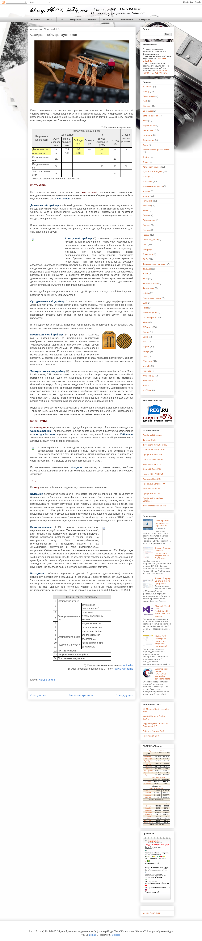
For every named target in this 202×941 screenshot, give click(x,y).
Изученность (149, 125)
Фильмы (147, 269)
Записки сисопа (150, 116)
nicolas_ (92, 935)
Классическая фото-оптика (156, 149)
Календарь (108, 19)
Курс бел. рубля (148, 763)
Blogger (116, 935)
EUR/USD (147, 791)
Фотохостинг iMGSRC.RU (155, 445)
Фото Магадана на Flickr (154, 506)
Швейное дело (150, 312)
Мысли (146, 196)
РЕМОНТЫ (148, 73)
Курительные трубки (152, 171)
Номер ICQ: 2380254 (153, 474)
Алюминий (148, 814)
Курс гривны (148, 770)
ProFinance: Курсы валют (156, 777)
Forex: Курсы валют (156, 788)
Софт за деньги (150, 239)
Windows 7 (148, 380)
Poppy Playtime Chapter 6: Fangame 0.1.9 (155, 724)
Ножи (145, 210)
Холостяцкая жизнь (152, 298)
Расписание (127, 19)
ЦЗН (145, 303)
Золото (148, 806)
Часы (145, 308)
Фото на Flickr (149, 440)
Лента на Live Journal (153, 459)
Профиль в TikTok (151, 493)
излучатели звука (123, 668)
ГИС (62, 19)
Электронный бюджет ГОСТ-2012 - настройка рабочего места (162, 674)
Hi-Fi (53, 679)
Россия (146, 235)
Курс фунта (148, 761)
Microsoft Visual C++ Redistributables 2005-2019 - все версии (162, 611)
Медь (148, 818)
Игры (145, 120)
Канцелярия (149, 140)
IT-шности (147, 361)
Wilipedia (128, 665)
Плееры (146, 225)
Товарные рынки (156, 802)
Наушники (44, 679)
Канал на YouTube (151, 488)
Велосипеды (149, 96)
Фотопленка (148, 288)
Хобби (146, 293)
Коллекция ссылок (151, 167)
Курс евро (148, 758)
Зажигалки (148, 111)
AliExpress (144, 19)
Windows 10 (148, 376)
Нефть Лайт (148, 822)
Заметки (92, 19)
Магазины (147, 181)
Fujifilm (146, 346)
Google (146, 351)
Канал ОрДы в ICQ (152, 469)
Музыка (146, 191)
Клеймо (146, 157)
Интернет (147, 135)
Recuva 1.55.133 (151, 736)
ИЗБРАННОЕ (161, 73)
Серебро (148, 808)
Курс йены (148, 775)
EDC (145, 341)
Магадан (147, 176)
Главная (35, 19)
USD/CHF (148, 795)
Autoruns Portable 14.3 (153, 731)
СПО (145, 244)
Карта (145, 145)
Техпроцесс (148, 249)
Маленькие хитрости (153, 186)
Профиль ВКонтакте (152, 435)
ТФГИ (145, 259)
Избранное (75, 19)
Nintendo (147, 371)
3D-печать (148, 86)
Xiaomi (146, 385)
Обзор (146, 215)
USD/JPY (148, 797)
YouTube (147, 390)
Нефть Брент (148, 820)
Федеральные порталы (154, 264)
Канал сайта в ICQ (152, 464)
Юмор (146, 322)
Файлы (49, 19)
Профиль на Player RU (154, 484)
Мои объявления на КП (154, 449)
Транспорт (148, 254)
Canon (146, 332)
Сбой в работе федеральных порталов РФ (162, 523)
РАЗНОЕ (163, 70)
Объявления (149, 220)
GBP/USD (147, 793)
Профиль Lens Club (152, 454)
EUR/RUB (147, 784)
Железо (146, 106)
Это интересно (150, 317)
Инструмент (148, 130)
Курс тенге (148, 766)
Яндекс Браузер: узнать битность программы (163, 581)
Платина (148, 810)
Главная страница (81, 695)
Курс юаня (148, 768)
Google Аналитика (151, 913)
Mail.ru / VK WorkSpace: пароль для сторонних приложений (161, 641)
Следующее (38, 695)
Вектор (146, 91)
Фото (145, 278)
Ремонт (146, 230)
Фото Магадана (150, 283)
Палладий (148, 812)
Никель (148, 816)
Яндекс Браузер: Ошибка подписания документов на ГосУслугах (163, 553)
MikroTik (147, 366)
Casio (145, 337)
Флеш (145, 273)
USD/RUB (147, 781)
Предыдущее (124, 695)
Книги (145, 162)
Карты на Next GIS (152, 479)
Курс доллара (148, 756)
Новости (147, 205)
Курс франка (148, 773)
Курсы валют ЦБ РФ (156, 751)
